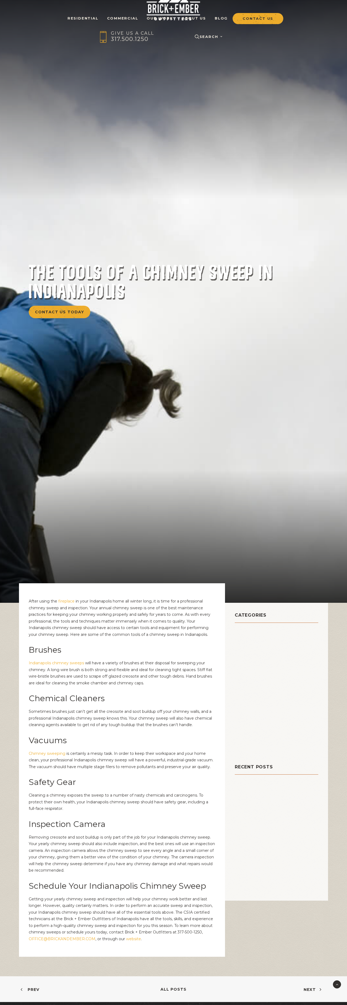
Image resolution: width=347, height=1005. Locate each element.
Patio (241, 706)
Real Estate (249, 713)
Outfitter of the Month (264, 700)
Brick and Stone (255, 632)
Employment (251, 672)
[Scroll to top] (337, 984)
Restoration (249, 727)
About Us (194, 18)
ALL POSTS (173, 989)
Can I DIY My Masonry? (259, 793)
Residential (249, 720)
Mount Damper (253, 693)
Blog (221, 18)
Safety (243, 733)
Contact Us (258, 18)
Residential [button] (83, 18)
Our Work (160, 18)
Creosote (246, 666)
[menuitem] (83, 15)
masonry (245, 686)
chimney (246, 639)
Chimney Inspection (260, 645)
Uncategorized (253, 747)
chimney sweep (255, 659)
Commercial (122, 18)
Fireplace (246, 679)
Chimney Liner (253, 652)
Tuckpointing (252, 740)
